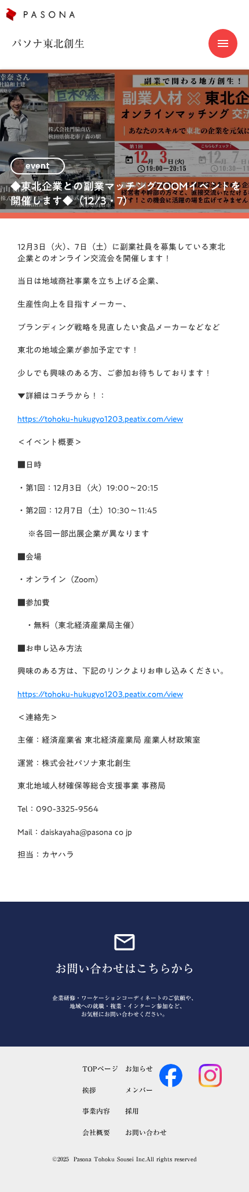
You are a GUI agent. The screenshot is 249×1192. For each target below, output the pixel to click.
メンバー (139, 1090)
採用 (132, 1111)
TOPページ (100, 1069)
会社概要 (96, 1133)
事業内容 (96, 1111)
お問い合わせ (146, 1133)
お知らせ (139, 1069)
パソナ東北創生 (48, 44)
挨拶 (89, 1090)
